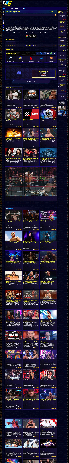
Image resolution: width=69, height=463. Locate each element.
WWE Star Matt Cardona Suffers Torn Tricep (48, 300)
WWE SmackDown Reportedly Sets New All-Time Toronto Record (13, 449)
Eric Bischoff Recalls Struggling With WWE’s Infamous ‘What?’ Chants (47, 282)
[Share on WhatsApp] (51, 53)
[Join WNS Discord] (19, 73)
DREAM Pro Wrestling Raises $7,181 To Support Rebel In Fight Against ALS (47, 221)
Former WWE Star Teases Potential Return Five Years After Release (13, 100)
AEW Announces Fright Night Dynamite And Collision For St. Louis (31, 100)
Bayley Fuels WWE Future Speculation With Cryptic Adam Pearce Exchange (48, 321)
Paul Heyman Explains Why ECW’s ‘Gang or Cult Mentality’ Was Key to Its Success (31, 400)
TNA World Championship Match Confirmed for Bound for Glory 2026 (48, 159)
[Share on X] (54, 53)
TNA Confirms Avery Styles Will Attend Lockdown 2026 (30, 301)
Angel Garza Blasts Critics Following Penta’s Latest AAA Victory (13, 139)
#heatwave (62, 41)
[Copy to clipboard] (38, 53)
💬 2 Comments (36, 436)
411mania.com (11, 39)
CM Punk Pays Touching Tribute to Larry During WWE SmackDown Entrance (47, 429)
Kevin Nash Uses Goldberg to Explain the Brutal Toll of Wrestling (30, 159)
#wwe (27, 45)
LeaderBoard (51, 61)
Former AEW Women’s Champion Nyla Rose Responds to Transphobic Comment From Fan (31, 430)
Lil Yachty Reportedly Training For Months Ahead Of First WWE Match (30, 449)
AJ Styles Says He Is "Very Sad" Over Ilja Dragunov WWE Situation (47, 139)
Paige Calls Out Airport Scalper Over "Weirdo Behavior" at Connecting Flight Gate (30, 242)
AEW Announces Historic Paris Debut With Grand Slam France (48, 120)
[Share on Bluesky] (41, 53)
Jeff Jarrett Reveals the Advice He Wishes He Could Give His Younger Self (30, 282)
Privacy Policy (62, 104)
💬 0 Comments (18, 107)
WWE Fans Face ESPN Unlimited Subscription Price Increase (29, 120)
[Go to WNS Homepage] (7, 3)
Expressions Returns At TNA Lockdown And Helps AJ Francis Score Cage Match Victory (47, 262)
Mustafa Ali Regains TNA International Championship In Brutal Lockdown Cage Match (30, 221)
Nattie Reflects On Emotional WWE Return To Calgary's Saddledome (13, 380)
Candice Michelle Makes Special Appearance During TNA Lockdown (29, 262)
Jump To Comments (10, 61)
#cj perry (34, 45)
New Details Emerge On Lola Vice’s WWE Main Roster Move (47, 360)
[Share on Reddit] (48, 53)
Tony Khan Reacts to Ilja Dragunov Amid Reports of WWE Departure (13, 429)
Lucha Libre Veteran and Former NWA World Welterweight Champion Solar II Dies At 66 (13, 242)
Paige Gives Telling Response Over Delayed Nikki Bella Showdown (13, 321)
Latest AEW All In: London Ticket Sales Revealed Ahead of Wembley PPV (12, 342)
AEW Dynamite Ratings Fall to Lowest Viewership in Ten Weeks (47, 449)
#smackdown (62, 26)
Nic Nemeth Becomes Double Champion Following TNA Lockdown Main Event (20, 196)
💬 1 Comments (36, 126)
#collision (62, 56)
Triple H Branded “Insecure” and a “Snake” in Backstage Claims (48, 342)
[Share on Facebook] (44, 53)
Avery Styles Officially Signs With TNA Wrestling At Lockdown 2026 (47, 242)
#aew (30, 45)
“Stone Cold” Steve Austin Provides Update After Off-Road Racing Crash (48, 100)
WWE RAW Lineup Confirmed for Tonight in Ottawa (13, 159)
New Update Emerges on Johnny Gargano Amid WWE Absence (30, 342)
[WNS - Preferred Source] (31, 36)
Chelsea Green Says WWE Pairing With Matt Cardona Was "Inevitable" (31, 360)
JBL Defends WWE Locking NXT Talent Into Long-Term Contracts (48, 380)
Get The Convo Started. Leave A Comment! (31, 81)
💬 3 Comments (53, 249)
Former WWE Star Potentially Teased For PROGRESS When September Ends (13, 120)
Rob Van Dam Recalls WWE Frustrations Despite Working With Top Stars (30, 321)
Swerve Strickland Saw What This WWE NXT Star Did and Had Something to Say (31, 139)
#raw (45, 75)
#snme (62, 64)
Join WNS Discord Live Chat (19, 77)
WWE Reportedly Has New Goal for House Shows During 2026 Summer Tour (13, 301)
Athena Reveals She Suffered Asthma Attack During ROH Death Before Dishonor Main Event (13, 400)
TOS (59, 104)
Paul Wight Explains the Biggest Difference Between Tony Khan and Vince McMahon (30, 380)
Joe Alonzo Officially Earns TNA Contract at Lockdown (13, 282)
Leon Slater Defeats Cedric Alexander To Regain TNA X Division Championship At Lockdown (13, 221)
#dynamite (62, 49)
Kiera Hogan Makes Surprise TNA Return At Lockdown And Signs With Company (13, 262)
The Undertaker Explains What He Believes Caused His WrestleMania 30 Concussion (48, 400)
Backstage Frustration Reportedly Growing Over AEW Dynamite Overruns (13, 360)
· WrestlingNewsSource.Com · (7, 6)
